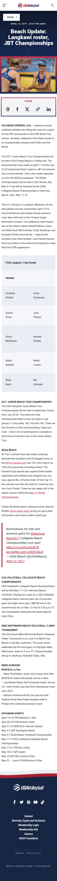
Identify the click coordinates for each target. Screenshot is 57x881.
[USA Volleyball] (28, 5)
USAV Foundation (28, 838)
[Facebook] (14, 802)
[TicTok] (42, 802)
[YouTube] (35, 802)
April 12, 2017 (15, 561)
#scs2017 (12, 538)
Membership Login (28, 825)
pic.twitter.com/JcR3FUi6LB (24, 552)
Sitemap (20, 853)
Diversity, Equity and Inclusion (28, 820)
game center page (19, 511)
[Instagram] (28, 802)
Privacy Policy (34, 853)
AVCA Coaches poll (15, 462)
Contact (28, 816)
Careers (28, 833)
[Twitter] (21, 802)
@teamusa (38, 533)
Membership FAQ (28, 829)
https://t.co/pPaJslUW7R (22, 547)
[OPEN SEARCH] (52, 5)
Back (10, 17)
